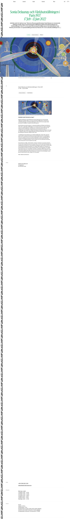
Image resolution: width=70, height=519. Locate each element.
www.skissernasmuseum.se (24, 485)
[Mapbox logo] (1, 479)
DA (64, 1)
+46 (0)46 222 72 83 (23, 483)
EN (65, 1)
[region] (35, 324)
